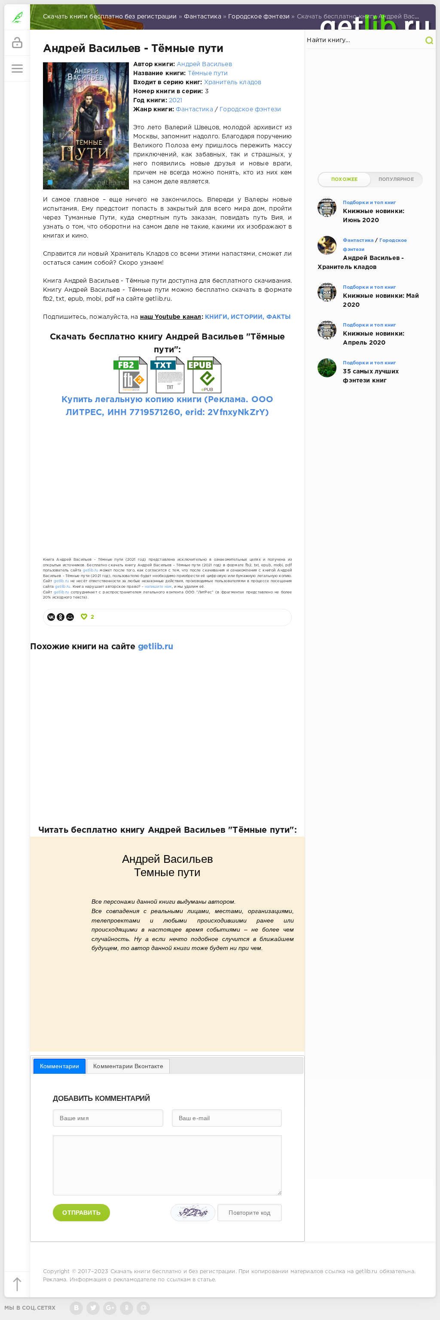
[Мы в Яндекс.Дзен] (126, 1308)
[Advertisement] (167, 479)
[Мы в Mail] (143, 1308)
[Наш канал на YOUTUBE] (109, 1308)
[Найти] (429, 40)
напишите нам (158, 586)
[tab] (60, 1066)
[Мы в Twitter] (93, 1308)
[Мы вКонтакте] (76, 1308)
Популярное (396, 179)
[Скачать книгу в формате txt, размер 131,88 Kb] (167, 387)
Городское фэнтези (250, 109)
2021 (176, 100)
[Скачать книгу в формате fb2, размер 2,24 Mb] (130, 387)
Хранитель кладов (233, 82)
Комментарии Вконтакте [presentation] (128, 1066)
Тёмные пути (208, 73)
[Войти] (17, 43)
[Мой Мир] (70, 617)
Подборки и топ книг (369, 203)
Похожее (344, 179)
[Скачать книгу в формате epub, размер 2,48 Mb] (204, 387)
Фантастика (194, 109)
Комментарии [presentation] (59, 1066)
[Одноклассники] (60, 617)
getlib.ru (90, 570)
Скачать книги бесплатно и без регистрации (172, 1271)
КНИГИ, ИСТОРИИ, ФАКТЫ (248, 317)
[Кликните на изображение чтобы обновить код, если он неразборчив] (193, 1212)
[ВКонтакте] (51, 617)
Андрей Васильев (204, 64)
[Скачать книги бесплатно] (17, 17)
